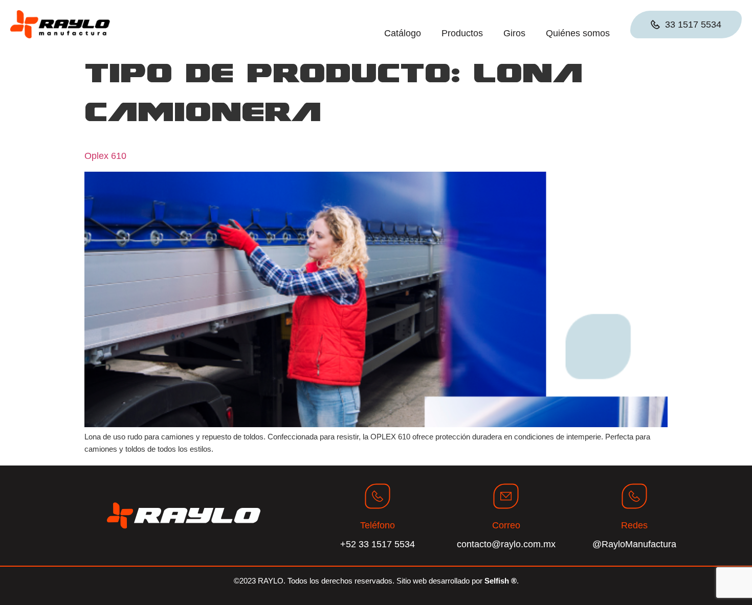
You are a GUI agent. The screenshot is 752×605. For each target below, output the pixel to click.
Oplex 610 (105, 156)
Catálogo (402, 33)
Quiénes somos (578, 33)
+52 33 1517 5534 (377, 544)
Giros (514, 33)
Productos (462, 33)
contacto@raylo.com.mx (506, 544)
